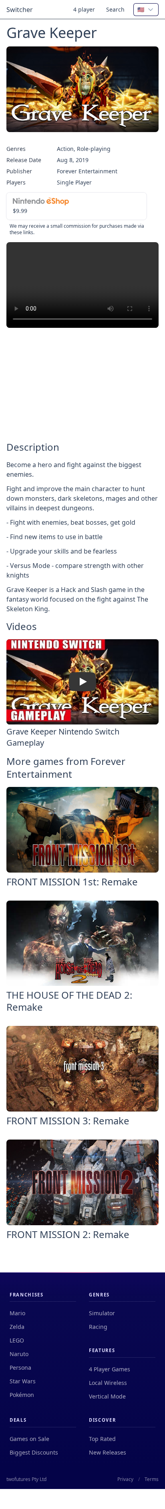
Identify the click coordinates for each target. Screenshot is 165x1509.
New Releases (107, 1452)
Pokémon (22, 1395)
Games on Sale (29, 1439)
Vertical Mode (107, 1396)
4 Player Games (109, 1369)
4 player (84, 9)
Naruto (19, 1354)
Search (115, 9)
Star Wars (23, 1381)
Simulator (102, 1313)
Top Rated (102, 1439)
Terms (152, 1479)
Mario (17, 1313)
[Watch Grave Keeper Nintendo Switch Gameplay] (82, 681)
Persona (20, 1367)
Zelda (17, 1326)
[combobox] (146, 9)
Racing (98, 1326)
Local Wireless (108, 1383)
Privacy (125, 1479)
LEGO (17, 1340)
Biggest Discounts (34, 1452)
